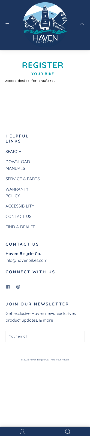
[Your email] (45, 336)
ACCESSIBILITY (20, 206)
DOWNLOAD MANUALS (18, 165)
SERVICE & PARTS (23, 178)
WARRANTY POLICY (17, 192)
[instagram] (18, 287)
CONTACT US (18, 216)
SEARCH (13, 151)
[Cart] (82, 24)
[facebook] (8, 287)
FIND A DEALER (21, 226)
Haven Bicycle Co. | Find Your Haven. (49, 359)
